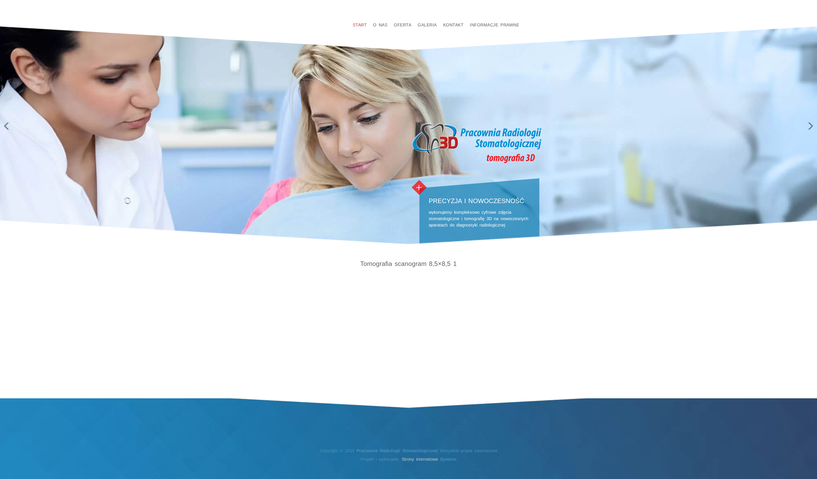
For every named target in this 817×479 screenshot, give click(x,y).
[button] (61, 122)
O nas (380, 25)
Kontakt (453, 25)
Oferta (402, 25)
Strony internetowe (420, 459)
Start (360, 25)
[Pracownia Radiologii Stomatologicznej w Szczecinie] (315, 25)
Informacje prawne (494, 25)
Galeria (427, 25)
